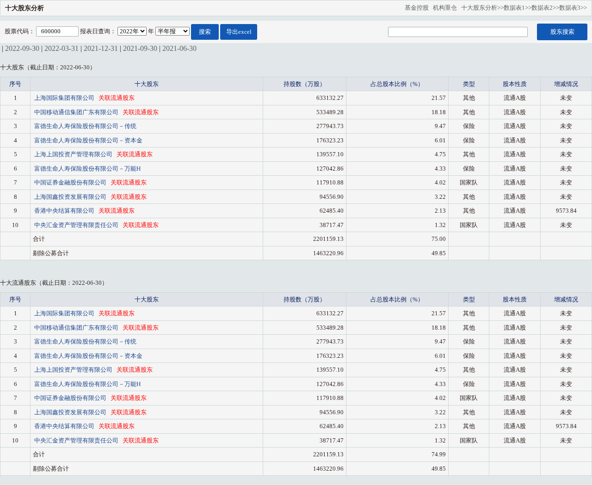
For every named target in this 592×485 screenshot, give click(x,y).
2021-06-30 (179, 48)
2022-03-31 (61, 48)
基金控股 (419, 7)
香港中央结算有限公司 (65, 210)
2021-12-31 (101, 48)
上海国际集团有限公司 (65, 97)
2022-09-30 (22, 48)
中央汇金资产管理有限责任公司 (77, 224)
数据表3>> (573, 7)
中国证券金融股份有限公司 (71, 182)
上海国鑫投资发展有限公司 (71, 196)
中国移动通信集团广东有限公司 (77, 112)
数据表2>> (545, 7)
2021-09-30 (140, 48)
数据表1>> (517, 7)
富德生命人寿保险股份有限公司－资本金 (88, 140)
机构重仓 (447, 7)
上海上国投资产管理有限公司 (74, 154)
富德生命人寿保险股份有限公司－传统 (85, 126)
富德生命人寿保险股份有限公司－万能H (87, 168)
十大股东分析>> (482, 7)
